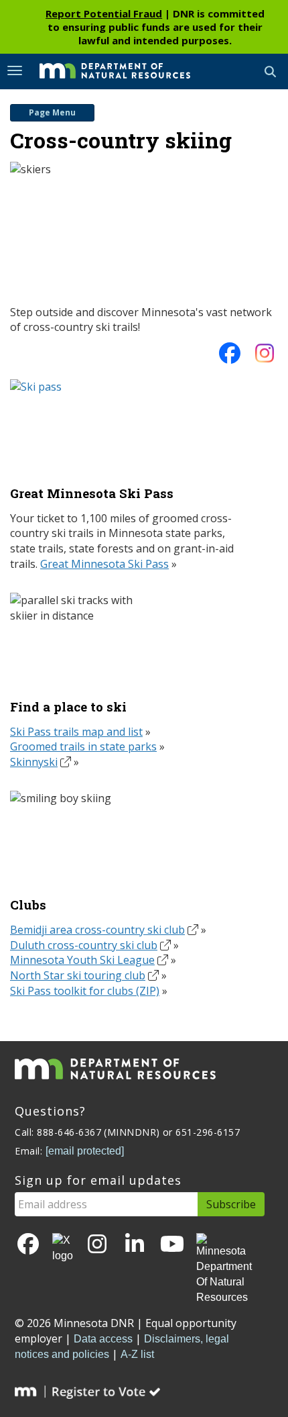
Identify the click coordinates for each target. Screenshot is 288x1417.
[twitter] (62, 1248)
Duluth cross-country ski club (83, 945)
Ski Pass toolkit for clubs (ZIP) (84, 990)
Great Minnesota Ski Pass (104, 563)
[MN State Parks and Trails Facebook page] (229, 357)
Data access (103, 1339)
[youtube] (172, 1245)
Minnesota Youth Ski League (82, 959)
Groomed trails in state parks (83, 746)
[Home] (104, 70)
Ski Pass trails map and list (76, 731)
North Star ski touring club (77, 975)
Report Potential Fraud (104, 13)
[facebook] (28, 1245)
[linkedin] (134, 1245)
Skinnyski (34, 761)
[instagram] (264, 357)
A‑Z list (137, 1354)
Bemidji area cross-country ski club (97, 929)
